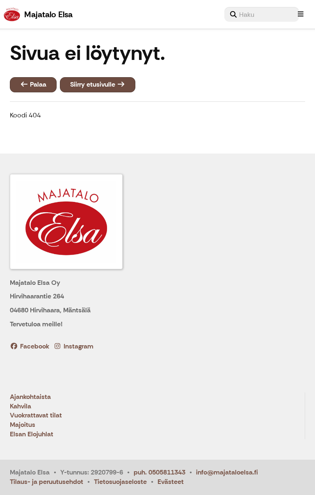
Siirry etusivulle (93, 84)
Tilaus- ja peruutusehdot (46, 481)
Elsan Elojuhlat (31, 434)
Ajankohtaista (30, 397)
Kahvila (20, 406)
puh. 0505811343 (159, 472)
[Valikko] (300, 14)
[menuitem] (261, 14)
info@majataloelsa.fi (227, 472)
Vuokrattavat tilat (36, 415)
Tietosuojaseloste (120, 481)
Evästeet (171, 481)
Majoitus (22, 425)
